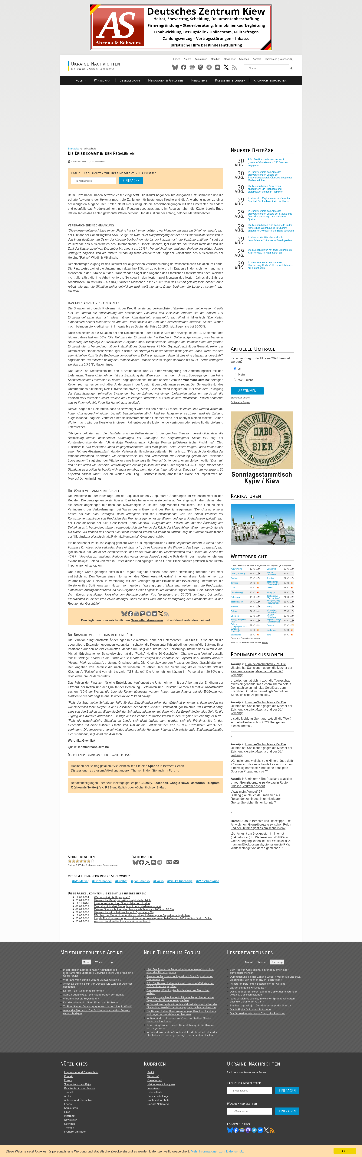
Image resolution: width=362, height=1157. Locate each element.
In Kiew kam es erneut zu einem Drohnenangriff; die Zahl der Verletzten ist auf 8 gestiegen (270, 265)
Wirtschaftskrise (208, 881)
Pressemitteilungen (230, 80)
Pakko (159, 881)
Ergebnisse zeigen (240, 397)
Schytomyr (236, 597)
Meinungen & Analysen (165, 80)
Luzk (233, 587)
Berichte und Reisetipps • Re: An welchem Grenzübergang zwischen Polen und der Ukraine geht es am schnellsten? (261, 824)
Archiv (187, 59)
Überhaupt (277, 962)
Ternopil (234, 583)
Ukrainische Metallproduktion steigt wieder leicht (122, 900)
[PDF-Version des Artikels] (169, 862)
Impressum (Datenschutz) (279, 59)
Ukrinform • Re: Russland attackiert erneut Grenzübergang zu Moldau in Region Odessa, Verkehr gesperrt (261, 782)
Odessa (234, 611)
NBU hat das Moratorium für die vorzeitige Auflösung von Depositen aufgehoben (142, 915)
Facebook (184, 67)
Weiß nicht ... (247, 380)
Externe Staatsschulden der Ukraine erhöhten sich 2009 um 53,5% (134, 909)
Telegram (209, 67)
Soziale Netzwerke (158, 1103)
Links (67, 1111)
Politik (81, 80)
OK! (345, 1151)
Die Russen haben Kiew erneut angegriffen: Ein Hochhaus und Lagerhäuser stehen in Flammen (265, 189)
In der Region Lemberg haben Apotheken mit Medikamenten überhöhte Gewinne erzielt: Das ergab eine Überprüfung (98, 972)
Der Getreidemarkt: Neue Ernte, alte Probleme (91, 1002)
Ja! (240, 368)
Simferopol (271, 630)
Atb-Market (81, 881)
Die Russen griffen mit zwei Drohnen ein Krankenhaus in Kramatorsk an (270, 251)
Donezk (270, 625)
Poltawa (234, 606)
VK (155, 614)
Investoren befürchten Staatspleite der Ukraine (122, 903)
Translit (68, 1092)
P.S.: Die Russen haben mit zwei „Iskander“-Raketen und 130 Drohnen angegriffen (268, 162)
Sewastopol (236, 635)
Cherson (235, 616)
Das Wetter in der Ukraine (79, 1088)
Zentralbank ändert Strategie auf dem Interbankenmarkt (127, 906)
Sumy (269, 606)
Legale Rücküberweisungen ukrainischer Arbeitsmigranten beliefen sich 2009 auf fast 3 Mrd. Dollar (153, 918)
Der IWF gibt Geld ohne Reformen (83, 990)
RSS (235, 67)
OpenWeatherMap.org (251, 638)
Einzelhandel (103, 881)
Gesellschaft (130, 80)
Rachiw (234, 578)
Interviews (199, 80)
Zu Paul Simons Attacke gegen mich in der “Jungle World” (97, 1006)
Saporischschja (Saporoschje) (274, 620)
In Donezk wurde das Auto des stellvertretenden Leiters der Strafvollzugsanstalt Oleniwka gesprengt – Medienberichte (271, 176)
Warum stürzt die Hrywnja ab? (112, 897)
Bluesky (175, 67)
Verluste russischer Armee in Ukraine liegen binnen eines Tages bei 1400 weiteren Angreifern (180, 999)
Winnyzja (271, 592)
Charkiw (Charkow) (272, 616)
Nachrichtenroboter (270, 80)
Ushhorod (271, 569)
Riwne (269, 587)
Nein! (241, 374)
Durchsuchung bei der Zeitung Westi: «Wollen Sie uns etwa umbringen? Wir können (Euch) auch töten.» (265, 978)
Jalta (269, 635)
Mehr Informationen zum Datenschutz (217, 1151)
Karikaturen (201, 59)
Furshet (122, 881)
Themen (69, 1127)
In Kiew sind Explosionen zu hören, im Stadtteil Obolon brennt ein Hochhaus (269, 200)
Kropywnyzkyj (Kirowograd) (273, 601)
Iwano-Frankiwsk (271, 573)
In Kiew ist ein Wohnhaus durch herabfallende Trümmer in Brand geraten (270, 239)
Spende (153, 766)
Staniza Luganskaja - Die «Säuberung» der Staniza (93, 994)
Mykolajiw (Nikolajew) (272, 611)
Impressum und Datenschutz (81, 1072)
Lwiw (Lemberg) (238, 573)
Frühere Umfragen (240, 402)
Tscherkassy (237, 602)
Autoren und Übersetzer (78, 1099)
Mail (176, 862)
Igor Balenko (141, 881)
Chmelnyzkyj (237, 592)
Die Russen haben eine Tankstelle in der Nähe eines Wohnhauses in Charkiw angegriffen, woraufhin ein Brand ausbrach (271, 228)
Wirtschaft (103, 80)
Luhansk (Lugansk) (235, 630)
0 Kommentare (98, 162)
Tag (110, 962)
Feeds (68, 1103)
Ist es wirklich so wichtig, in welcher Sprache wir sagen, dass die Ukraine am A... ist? (262, 1000)
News (192, 67)
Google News (179, 783)
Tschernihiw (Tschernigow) (273, 597)
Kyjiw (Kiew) (236, 569)
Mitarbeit (215, 59)
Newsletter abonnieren (147, 620)
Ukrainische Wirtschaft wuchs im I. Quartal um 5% (123, 912)
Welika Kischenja (181, 881)
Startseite (73, 148)
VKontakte (218, 67)
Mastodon (201, 67)
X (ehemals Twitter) (84, 787)
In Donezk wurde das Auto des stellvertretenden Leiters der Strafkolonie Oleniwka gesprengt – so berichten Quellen (270, 215)
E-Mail (160, 787)
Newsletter (229, 59)
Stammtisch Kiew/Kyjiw (77, 1084)
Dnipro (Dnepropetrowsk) (239, 625)
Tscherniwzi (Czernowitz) (273, 583)
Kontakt (257, 59)
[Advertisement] (181, 111)
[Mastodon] (248, 1130)
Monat (86, 962)
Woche (99, 962)
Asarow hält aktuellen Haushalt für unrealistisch (122, 921)
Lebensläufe (154, 1092)
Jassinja (270, 578)
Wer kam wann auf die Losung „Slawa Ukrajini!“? (92, 979)
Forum (176, 59)
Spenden (244, 59)
